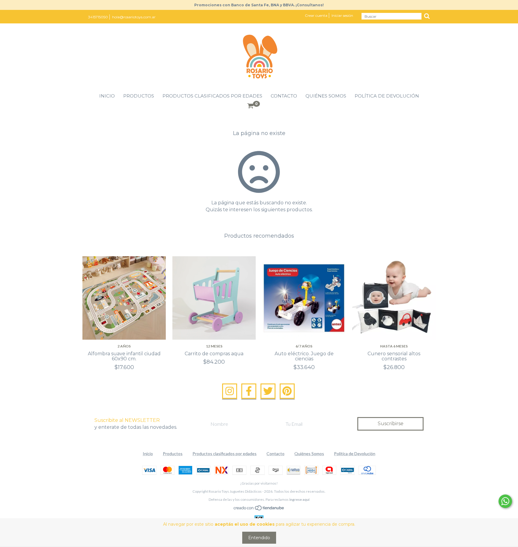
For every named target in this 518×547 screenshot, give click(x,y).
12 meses (214, 346)
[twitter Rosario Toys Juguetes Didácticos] (267, 391)
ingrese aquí (299, 499)
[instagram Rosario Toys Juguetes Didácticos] (229, 391)
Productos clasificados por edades (212, 96)
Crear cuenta (316, 15)
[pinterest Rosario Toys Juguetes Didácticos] (287, 391)
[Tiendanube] (259, 509)
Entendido (259, 537)
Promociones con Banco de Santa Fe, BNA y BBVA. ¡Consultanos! (259, 5)
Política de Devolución (387, 96)
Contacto (284, 96)
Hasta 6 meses (394, 346)
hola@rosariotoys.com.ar (134, 17)
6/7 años (304, 346)
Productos (138, 96)
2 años (124, 346)
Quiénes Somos (325, 96)
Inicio (107, 96)
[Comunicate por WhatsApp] (505, 501)
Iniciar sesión (342, 15)
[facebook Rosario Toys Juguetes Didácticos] (248, 391)
